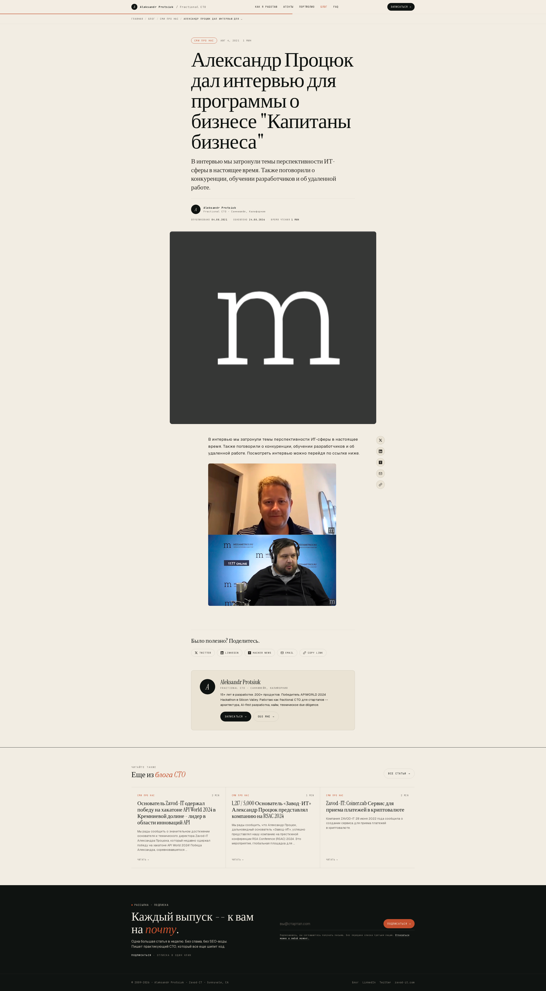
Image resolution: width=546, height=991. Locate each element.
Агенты (288, 7)
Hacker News (262, 652)
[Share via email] (380, 473)
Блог (324, 7)
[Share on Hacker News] (380, 462)
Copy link (315, 652)
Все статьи (399, 773)
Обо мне (266, 716)
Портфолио (307, 7)
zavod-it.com (405, 982)
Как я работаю (266, 7)
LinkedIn (232, 652)
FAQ (335, 7)
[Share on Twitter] (380, 440)
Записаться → (401, 7)
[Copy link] (380, 484)
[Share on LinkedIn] (380, 451)
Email (289, 652)
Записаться (236, 716)
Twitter (205, 652)
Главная (137, 18)
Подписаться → (399, 923)
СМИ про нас (169, 18)
